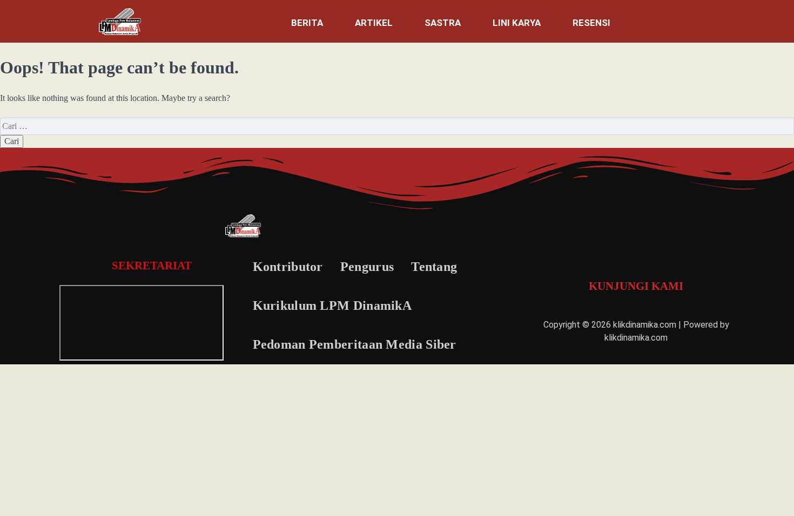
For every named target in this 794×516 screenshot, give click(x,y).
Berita (307, 22)
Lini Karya (517, 22)
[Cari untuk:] (397, 126)
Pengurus (367, 267)
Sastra (443, 22)
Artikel (374, 22)
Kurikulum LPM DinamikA (332, 305)
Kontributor (288, 267)
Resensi (591, 22)
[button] (309, 23)
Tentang (434, 267)
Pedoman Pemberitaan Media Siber (354, 344)
